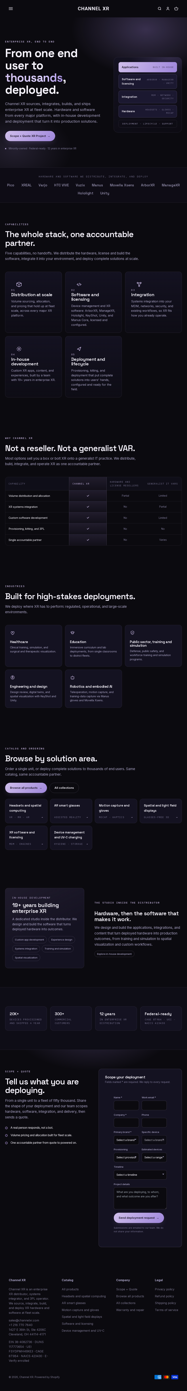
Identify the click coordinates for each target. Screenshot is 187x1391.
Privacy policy (164, 1289)
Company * (120, 1114)
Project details (122, 1184)
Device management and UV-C (83, 1330)
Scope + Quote (126, 1289)
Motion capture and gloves (80, 1310)
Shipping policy (165, 1303)
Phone (145, 1114)
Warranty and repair (130, 1310)
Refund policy (164, 1296)
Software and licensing (77, 1323)
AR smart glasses (74, 1303)
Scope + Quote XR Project (30, 136)
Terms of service (166, 1310)
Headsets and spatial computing (84, 1296)
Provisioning (121, 1149)
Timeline (118, 1166)
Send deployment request (139, 1217)
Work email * (149, 1097)
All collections (64, 787)
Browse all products (26, 787)
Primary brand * (122, 1132)
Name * (118, 1097)
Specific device (150, 1132)
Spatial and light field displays (82, 1317)
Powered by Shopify (47, 1377)
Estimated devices (152, 1149)
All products (70, 1289)
